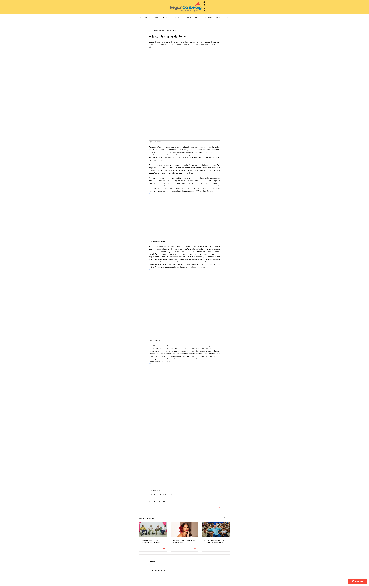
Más (217, 17)
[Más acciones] (219, 30)
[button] (227, 17)
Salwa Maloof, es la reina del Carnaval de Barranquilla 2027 (184, 541)
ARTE (151, 495)
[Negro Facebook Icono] (204, 10)
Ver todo (227, 518)
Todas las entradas (144, 17)
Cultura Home (177, 17)
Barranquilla (188, 17)
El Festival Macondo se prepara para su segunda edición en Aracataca (152, 541)
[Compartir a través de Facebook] (150, 501)
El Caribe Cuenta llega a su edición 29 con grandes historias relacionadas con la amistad (215, 541)
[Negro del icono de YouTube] (204, 2)
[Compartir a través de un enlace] (164, 501)
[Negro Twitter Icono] (204, 5)
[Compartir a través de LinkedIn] (159, 501)
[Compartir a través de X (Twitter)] (154, 501)
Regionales (166, 17)
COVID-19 (156, 17)
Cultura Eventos (207, 17)
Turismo (197, 17)
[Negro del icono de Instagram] (204, 8)
